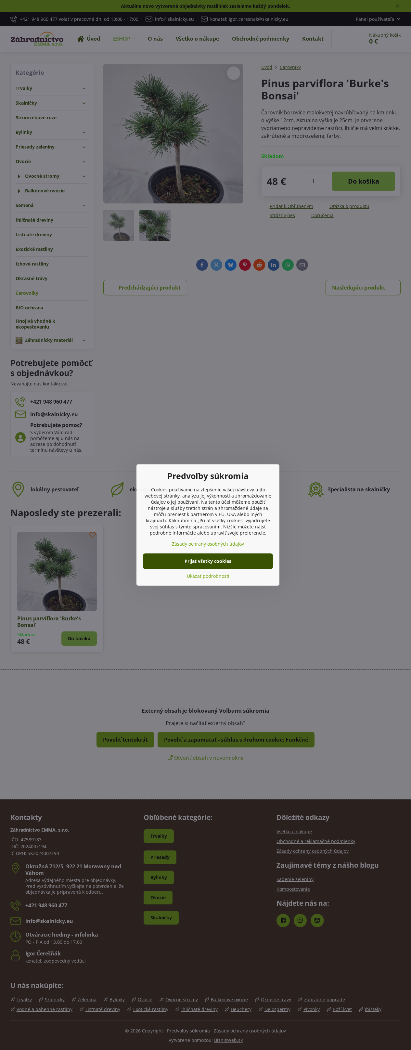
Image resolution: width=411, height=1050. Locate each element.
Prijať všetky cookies (208, 561)
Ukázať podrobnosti (208, 576)
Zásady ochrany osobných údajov (208, 544)
